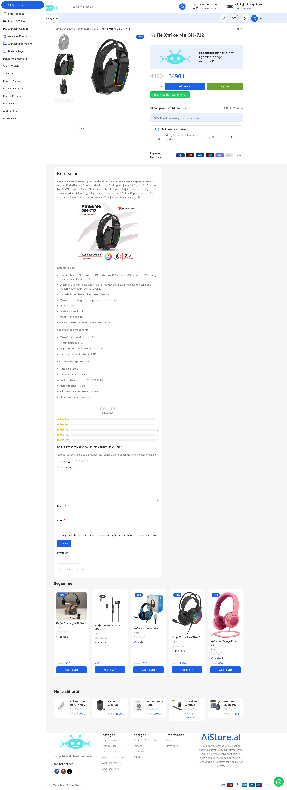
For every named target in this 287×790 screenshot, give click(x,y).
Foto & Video (109, 745)
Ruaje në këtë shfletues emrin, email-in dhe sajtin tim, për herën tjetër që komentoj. (109, 535)
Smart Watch (140, 751)
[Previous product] (235, 29)
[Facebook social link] (234, 108)
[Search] (182, 6)
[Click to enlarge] (82, 129)
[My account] (224, 18)
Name (61, 506)
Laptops (137, 745)
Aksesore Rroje (110, 768)
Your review (65, 467)
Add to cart (185, 86)
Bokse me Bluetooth (144, 740)
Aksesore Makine (111, 762)
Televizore (138, 757)
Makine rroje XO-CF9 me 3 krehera (77, 705)
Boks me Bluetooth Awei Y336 (230, 705)
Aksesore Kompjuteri (76, 28)
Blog (168, 740)
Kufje (95, 28)
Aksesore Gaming (111, 751)
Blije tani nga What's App (170, 95)
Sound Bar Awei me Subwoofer (192, 705)
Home (58, 28)
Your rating (64, 461)
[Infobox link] (221, 750)
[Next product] (241, 29)
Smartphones (109, 740)
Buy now (225, 86)
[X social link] (238, 108)
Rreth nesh (172, 745)
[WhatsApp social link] (242, 108)
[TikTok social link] (69, 771)
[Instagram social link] (63, 771)
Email (61, 520)
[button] (196, 94)
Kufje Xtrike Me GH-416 (186, 637)
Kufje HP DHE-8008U (146, 628)
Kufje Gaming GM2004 (70, 623)
